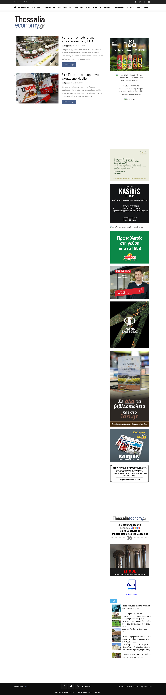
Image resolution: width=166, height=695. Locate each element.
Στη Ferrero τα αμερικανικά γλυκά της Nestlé (82, 76)
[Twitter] (71, 686)
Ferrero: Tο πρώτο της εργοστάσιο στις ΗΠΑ (78, 39)
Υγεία (88, 7)
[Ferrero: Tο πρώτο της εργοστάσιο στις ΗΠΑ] (37, 51)
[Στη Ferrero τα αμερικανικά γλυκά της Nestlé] (37, 88)
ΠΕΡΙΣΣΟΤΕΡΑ (142, 7)
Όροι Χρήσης (69, 692)
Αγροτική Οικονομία (41, 7)
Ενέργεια (67, 7)
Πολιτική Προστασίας (84, 692)
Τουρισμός (78, 7)
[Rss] (77, 686)
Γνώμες (106, 7)
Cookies (97, 692)
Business (57, 7)
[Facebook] (64, 686)
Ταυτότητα (58, 692)
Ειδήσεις (66, 83)
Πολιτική (97, 7)
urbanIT (26, 686)
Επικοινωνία (86, 686)
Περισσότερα (69, 65)
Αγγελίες (131, 7)
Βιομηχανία (23, 7)
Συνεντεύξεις (118, 7)
